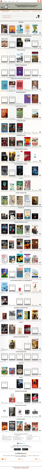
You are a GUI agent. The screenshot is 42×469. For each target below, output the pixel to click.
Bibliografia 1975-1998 (15, 11)
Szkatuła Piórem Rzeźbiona (36, 11)
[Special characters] (38, 17)
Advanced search (5, 17)
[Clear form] (36, 17)
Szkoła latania (16, 436)
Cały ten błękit (29, 439)
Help (13, 1)
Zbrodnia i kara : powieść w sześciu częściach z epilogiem (9, 439)
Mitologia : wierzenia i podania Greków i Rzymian (8, 436)
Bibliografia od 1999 (26, 11)
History (10, 1)
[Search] (38, 16)
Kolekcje (9, 17)
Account (17, 1)
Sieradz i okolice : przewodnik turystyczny (7, 437)
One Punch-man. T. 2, (30, 437)
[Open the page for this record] (4, 28)
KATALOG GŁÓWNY (5, 11)
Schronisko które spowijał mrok (18, 439)
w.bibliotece (23, 455)
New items (5, 1)
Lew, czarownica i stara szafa (18, 437)
